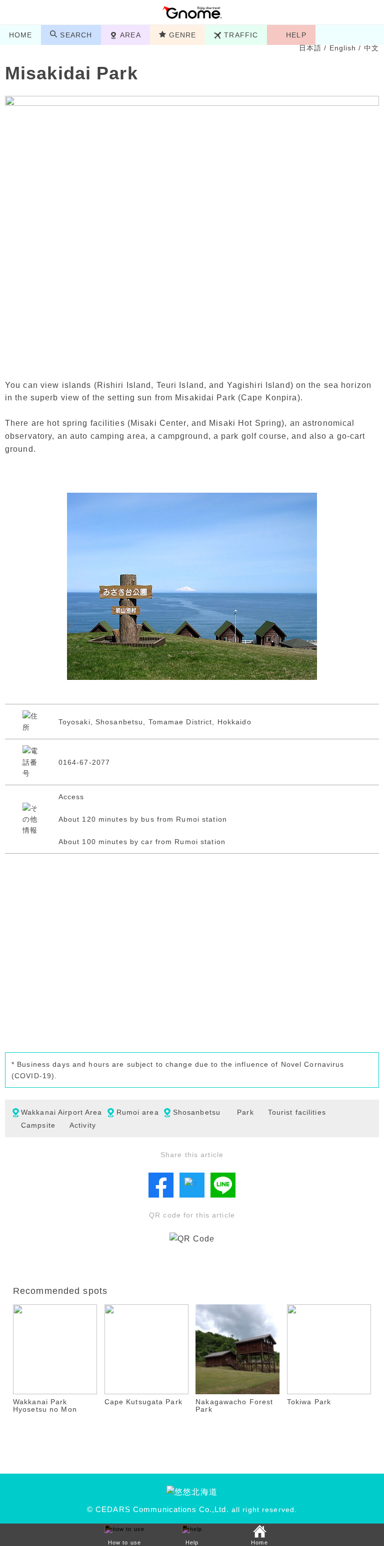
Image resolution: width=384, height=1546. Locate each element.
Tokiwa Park (309, 1402)
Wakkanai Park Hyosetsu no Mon (45, 1405)
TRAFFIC (241, 35)
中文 (371, 48)
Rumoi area (137, 1112)
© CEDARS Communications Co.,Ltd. (158, 1510)
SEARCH (76, 35)
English (343, 48)
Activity (83, 1125)
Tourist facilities (297, 1112)
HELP (296, 35)
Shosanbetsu (196, 1112)
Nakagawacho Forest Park (234, 1405)
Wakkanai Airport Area (61, 1112)
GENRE (182, 35)
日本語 (310, 48)
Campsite (38, 1125)
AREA (130, 35)
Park (245, 1112)
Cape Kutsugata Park (143, 1402)
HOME (20, 35)
